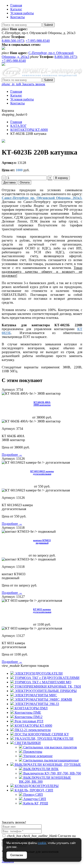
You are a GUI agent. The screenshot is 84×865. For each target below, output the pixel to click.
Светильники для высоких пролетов (49, 747)
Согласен (16, 855)
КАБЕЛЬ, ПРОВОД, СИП (33, 790)
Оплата (25, 182)
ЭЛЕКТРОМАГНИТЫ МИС (35, 695)
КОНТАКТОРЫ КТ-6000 (33, 725)
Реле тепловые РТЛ (28, 721)
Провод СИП (32, 794)
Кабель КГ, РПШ (35, 803)
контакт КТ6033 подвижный (42, 541)
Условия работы (22, 13)
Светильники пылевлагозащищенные (50, 760)
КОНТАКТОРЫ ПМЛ (31, 708)
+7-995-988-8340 (38, 41)
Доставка (9, 182)
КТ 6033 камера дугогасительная (42, 610)
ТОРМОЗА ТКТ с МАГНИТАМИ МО (42, 682)
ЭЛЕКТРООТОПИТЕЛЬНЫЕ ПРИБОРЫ (45, 691)
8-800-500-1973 (13, 41)
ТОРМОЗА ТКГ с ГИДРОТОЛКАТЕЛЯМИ (46, 678)
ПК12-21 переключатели (32, 730)
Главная (16, 5)
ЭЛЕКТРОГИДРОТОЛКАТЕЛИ (38, 673)
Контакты (17, 17)
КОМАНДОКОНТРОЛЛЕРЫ (36, 786)
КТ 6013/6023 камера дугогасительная (42, 472)
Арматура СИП (34, 799)
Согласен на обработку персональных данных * (39, 838)
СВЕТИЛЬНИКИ (27, 743)
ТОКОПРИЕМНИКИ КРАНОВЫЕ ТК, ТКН (47, 686)
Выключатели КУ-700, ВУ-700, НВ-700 (51, 773)
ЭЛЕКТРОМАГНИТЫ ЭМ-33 (36, 704)
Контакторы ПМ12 (28, 717)
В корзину (61, 178)
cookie (42, 843)
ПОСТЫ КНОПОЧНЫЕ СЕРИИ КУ (41, 734)
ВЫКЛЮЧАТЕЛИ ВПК (40, 769)
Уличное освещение (37, 756)
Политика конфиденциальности (25, 818)
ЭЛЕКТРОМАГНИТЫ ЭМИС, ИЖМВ (43, 699)
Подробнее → (12, 454)
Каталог (16, 9)
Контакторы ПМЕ (27, 712)
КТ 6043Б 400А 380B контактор (42, 403)
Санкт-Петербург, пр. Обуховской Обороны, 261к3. (42, 198)
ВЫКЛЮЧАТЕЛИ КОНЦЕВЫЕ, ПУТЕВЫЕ (47, 764)
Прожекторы (32, 751)
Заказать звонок (23, 84)
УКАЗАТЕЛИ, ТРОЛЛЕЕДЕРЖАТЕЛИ (43, 738)
